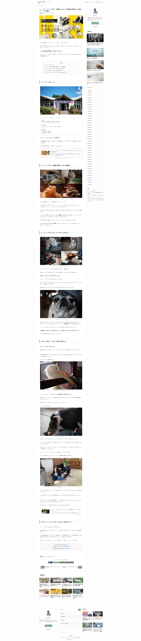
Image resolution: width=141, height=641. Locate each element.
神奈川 (49, 556)
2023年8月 (90, 173)
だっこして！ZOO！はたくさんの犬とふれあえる (54, 68)
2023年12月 (90, 164)
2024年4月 (90, 154)
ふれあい (45, 556)
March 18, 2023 (67, 548)
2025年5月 (90, 125)
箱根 (51, 556)
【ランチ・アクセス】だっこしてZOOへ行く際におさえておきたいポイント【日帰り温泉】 (66, 151)
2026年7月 (90, 92)
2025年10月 (90, 113)
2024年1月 (90, 161)
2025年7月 (90, 120)
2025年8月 (90, 118)
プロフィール (95, 23)
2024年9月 (90, 143)
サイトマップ (72, 637)
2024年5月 (90, 152)
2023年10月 (90, 168)
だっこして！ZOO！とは (92, 190)
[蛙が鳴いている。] (44, 2)
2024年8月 (90, 145)
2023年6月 (90, 177)
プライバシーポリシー (65, 637)
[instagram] (96, 26)
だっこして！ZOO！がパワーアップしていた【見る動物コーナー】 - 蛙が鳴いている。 (65, 510)
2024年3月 (90, 157)
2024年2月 (90, 159)
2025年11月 (90, 111)
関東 (53, 556)
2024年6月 (90, 150)
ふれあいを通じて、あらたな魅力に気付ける (53, 70)
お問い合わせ (77, 637)
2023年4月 (90, 182)
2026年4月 (90, 99)
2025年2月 (90, 131)
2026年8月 (90, 90)
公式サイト (53, 146)
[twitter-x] (94, 26)
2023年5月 (90, 180)
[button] (49, 562)
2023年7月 (90, 175)
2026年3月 (90, 102)
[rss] (71, 635)
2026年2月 (90, 104)
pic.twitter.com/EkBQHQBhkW (64, 546)
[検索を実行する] (79, 610)
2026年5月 (90, 97)
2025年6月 (90, 122)
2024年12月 (90, 136)
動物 (41, 556)
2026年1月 (90, 106)
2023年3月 (90, 184)
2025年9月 (90, 115)
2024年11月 (90, 138)
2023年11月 (90, 166)
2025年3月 (90, 129)
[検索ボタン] (102, 2)
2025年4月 (90, 127)
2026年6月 (90, 95)
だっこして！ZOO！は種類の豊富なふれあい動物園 (55, 66)
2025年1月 (90, 134)
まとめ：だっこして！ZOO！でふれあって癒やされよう (56, 72)
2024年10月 (90, 141)
